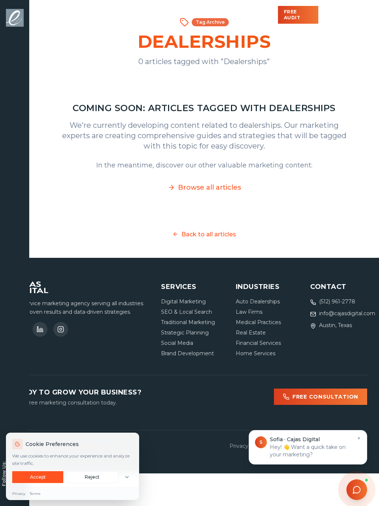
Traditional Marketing (188, 322)
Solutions (90, 14)
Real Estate (251, 332)
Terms (35, 493)
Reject (92, 477)
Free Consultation (325, 396)
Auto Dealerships (258, 301)
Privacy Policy (247, 446)
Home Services (255, 353)
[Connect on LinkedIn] (40, 329)
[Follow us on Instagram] (60, 329)
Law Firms (249, 312)
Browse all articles (209, 187)
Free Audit (292, 14)
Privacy (18, 493)
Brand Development (187, 353)
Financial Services (258, 343)
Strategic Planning (185, 332)
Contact (262, 14)
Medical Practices (258, 322)
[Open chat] (356, 489)
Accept (38, 477)
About (223, 14)
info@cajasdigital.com (347, 313)
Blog (192, 14)
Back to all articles (208, 234)
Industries (145, 14)
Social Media (177, 343)
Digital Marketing (183, 301)
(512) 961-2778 (347, 15)
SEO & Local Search (186, 312)
